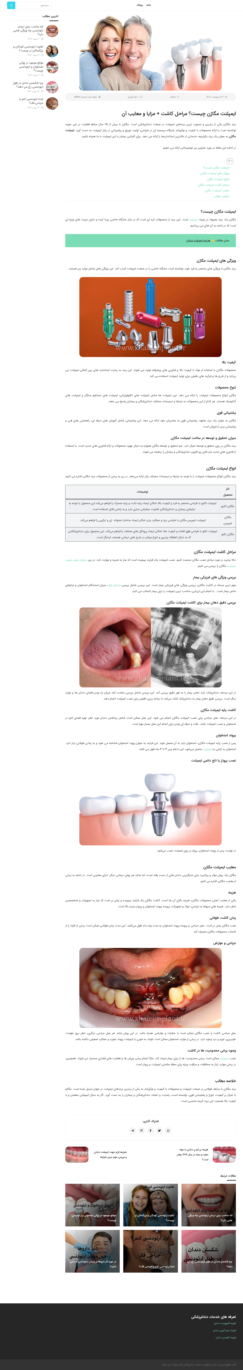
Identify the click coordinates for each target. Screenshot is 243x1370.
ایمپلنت (193, 219)
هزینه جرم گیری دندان (224, 1330)
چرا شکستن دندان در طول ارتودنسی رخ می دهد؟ (28, 85)
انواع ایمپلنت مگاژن (218, 179)
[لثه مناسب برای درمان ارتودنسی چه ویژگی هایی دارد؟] (52, 31)
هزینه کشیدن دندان (226, 1337)
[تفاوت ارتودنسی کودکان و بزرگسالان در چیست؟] (52, 51)
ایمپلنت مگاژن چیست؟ (216, 168)
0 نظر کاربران (133, 97)
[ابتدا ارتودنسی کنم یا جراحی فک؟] (52, 103)
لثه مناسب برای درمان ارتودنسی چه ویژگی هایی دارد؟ (28, 30)
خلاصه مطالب (221, 196)
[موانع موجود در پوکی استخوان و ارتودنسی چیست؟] (52, 67)
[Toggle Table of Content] (228, 161)
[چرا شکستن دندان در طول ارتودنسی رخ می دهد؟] (52, 87)
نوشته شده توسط (85, 97)
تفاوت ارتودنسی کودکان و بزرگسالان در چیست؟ (28, 48)
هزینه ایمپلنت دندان (198, 240)
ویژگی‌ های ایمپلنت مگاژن (214, 173)
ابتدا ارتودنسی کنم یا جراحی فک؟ (31, 101)
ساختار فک (114, 585)
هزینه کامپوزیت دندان (225, 1323)
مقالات (173, 97)
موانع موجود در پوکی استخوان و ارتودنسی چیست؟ (31, 67)
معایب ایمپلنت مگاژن (217, 191)
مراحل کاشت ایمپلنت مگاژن (213, 185)
